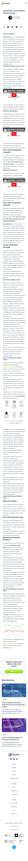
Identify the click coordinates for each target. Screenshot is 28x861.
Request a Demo (14, 778)
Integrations (14, 790)
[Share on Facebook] (8, 27)
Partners (14, 774)
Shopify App (14, 806)
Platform (14, 767)
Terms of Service (14, 829)
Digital (4, 699)
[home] (6, 3)
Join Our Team (14, 803)
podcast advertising (8, 366)
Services (14, 771)
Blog (14, 787)
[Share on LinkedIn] (16, 27)
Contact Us (14, 813)
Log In (14, 810)
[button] (25, 3)
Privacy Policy (14, 826)
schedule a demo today (9, 643)
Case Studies (14, 794)
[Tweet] (12, 27)
